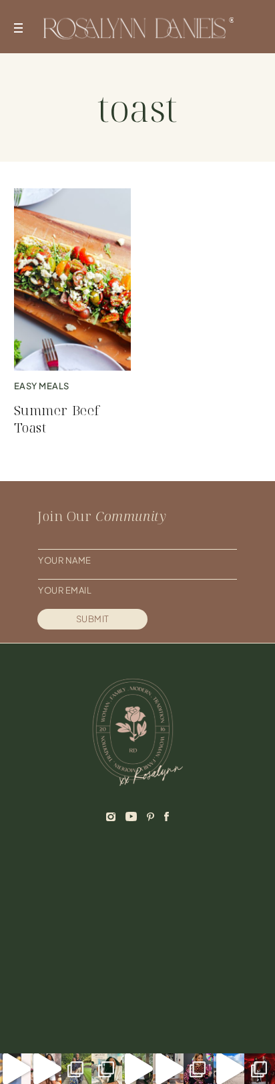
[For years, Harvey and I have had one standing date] (15, 1068)
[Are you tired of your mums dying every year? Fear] (46, 1068)
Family (185, 941)
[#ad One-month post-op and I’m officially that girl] (168, 1068)
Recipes (189, 902)
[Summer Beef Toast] (72, 279)
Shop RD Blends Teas (91, 960)
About (55, 902)
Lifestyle (193, 921)
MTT (190, 1021)
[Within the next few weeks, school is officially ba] (199, 1068)
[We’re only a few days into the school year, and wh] (106, 1068)
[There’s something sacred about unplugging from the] (229, 1068)
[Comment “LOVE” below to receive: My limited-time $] (137, 1068)
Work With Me (74, 921)
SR (167, 1021)
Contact (62, 941)
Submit (92, 619)
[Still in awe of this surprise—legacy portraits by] (259, 1068)
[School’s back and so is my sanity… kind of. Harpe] (76, 1068)
